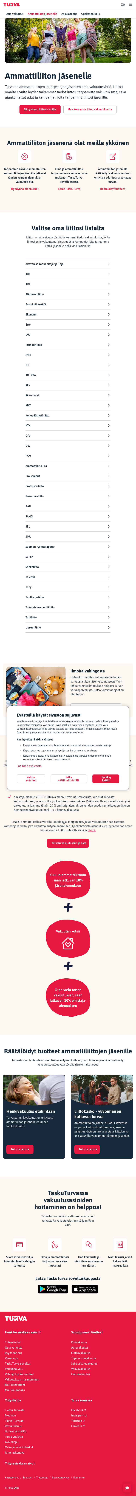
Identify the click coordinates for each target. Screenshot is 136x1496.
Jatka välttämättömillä (69, 779)
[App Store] (85, 1289)
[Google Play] (53, 1289)
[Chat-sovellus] (127, 1488)
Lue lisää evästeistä (29, 766)
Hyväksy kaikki (106, 779)
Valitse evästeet (31, 779)
